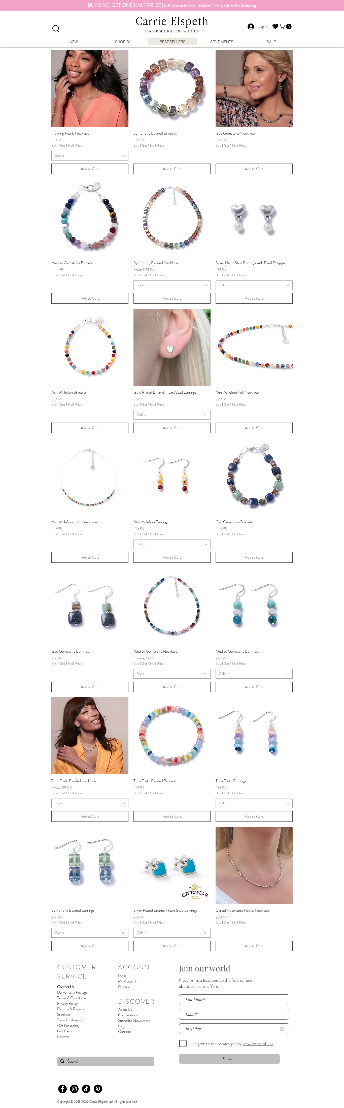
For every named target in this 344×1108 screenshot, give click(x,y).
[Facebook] (62, 1089)
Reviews (63, 1036)
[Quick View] (89, 88)
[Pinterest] (98, 1089)
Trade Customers (69, 1020)
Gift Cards (65, 1031)
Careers (124, 1031)
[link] (286, 26)
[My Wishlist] (275, 26)
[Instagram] (74, 1089)
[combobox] (89, 156)
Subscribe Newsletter (134, 1020)
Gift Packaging (68, 1025)
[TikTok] (86, 1089)
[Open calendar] (282, 1029)
